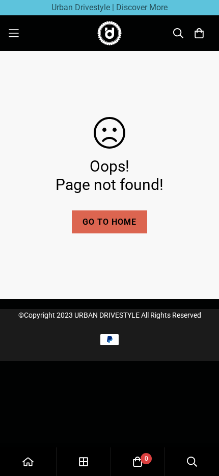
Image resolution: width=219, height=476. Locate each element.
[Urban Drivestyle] (109, 33)
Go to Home (109, 222)
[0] (137, 462)
